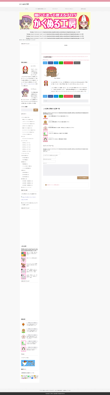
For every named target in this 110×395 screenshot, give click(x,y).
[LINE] (61, 62)
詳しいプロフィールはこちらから (28, 83)
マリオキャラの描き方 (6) (27, 134)
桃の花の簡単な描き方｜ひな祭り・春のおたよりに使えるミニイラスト (61, 127)
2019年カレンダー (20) (26, 151)
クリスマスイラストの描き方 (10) (28, 123)
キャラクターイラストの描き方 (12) (28, 130)
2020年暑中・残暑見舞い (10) (27, 183)
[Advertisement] (66, 48)
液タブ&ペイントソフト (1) (26, 187)
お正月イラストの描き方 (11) (27, 125)
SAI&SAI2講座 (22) (24, 155)
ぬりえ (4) (23, 136)
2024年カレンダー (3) (26, 142)
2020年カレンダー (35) (26, 149)
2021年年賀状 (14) (25, 174)
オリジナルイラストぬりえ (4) (27, 138)
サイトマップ (55, 8)
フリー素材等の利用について (41, 8)
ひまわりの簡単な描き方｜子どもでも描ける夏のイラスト (59, 121)
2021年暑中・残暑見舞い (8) (27, 185)
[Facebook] (50, 62)
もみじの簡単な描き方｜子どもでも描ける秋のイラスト (59, 116)
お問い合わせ (83, 8)
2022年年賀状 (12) (25, 176)
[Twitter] (45, 62)
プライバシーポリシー (69, 8)
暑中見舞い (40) (24, 178)
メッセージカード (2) (25, 153)
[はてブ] (56, 62)
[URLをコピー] (77, 62)
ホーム (26, 8)
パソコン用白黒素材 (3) (26, 168)
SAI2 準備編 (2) (25, 159)
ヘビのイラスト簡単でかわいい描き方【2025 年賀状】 (58, 133)
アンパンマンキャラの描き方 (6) (28, 132)
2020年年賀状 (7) (25, 172)
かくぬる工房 (24, 4)
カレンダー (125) (24, 140)
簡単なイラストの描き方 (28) (27, 119)
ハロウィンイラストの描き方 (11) (28, 121)
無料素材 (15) (23, 161)
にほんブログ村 (24, 199)
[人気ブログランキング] (68, 62)
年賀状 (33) (23, 170)
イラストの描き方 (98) (25, 117)
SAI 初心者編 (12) (25, 157)
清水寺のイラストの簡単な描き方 (53, 184)
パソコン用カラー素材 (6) (27, 166)
